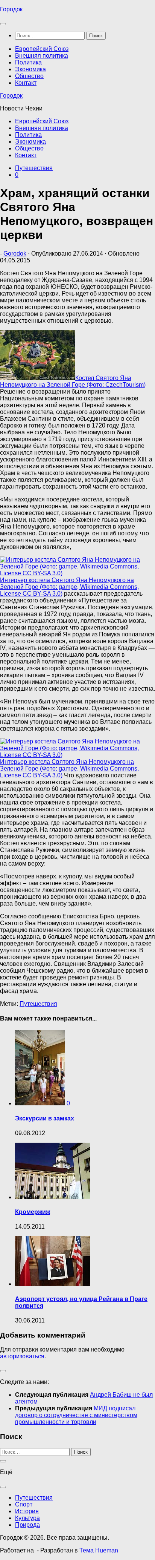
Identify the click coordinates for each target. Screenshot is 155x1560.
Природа (27, 1525)
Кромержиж (32, 1212)
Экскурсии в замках (44, 1118)
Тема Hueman (98, 1550)
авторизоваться (22, 1356)
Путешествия (34, 168)
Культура (27, 1518)
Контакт (25, 83)
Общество (29, 76)
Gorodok (14, 253)
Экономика (30, 69)
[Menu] (3, 24)
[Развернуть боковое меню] (3, 1371)
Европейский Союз (41, 49)
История (27, 1511)
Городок (11, 9)
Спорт (23, 1504)
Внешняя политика (41, 55)
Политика (28, 62)
